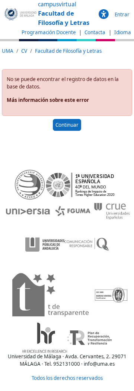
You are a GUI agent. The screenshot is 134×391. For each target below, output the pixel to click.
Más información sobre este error (48, 100)
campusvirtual (57, 4)
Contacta (95, 32)
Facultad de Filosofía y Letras (68, 51)
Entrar (122, 14)
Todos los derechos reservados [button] (67, 378)
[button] (104, 14)
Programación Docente (49, 32)
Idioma (122, 32)
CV (24, 51)
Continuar (67, 125)
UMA (7, 51)
